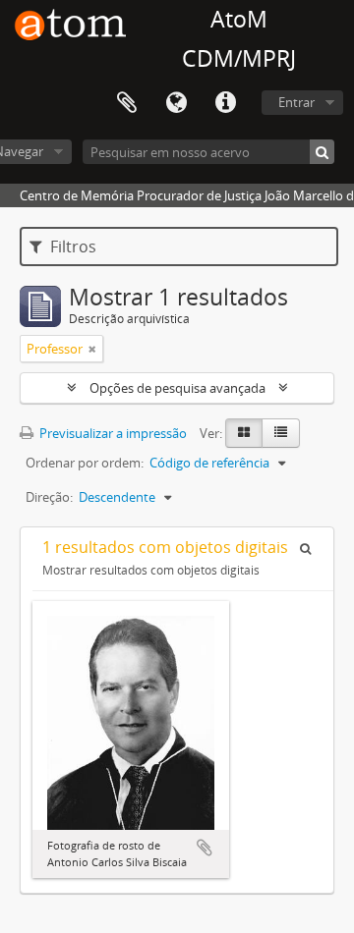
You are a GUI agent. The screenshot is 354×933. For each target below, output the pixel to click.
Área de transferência (126, 103)
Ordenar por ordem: (85, 462)
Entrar (296, 102)
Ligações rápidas (225, 103)
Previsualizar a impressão (111, 433)
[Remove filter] (92, 348)
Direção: (49, 497)
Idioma (176, 103)
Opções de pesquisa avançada (177, 388)
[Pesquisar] (322, 151)
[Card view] (244, 433)
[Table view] (281, 433)
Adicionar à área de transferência (204, 847)
